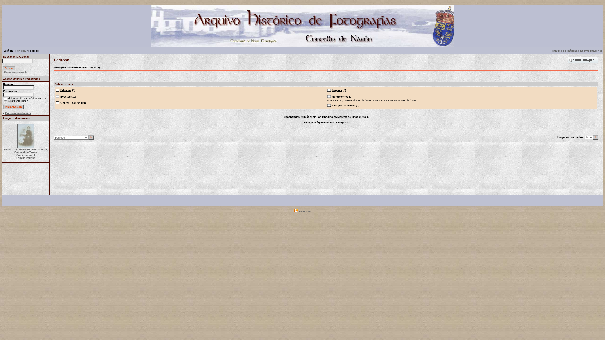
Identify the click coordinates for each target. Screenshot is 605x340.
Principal (20, 50)
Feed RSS (304, 211)
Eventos (65, 96)
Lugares (337, 90)
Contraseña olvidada (18, 113)
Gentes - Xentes (70, 103)
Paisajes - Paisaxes (343, 105)
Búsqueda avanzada (15, 72)
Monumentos (340, 96)
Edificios (65, 90)
